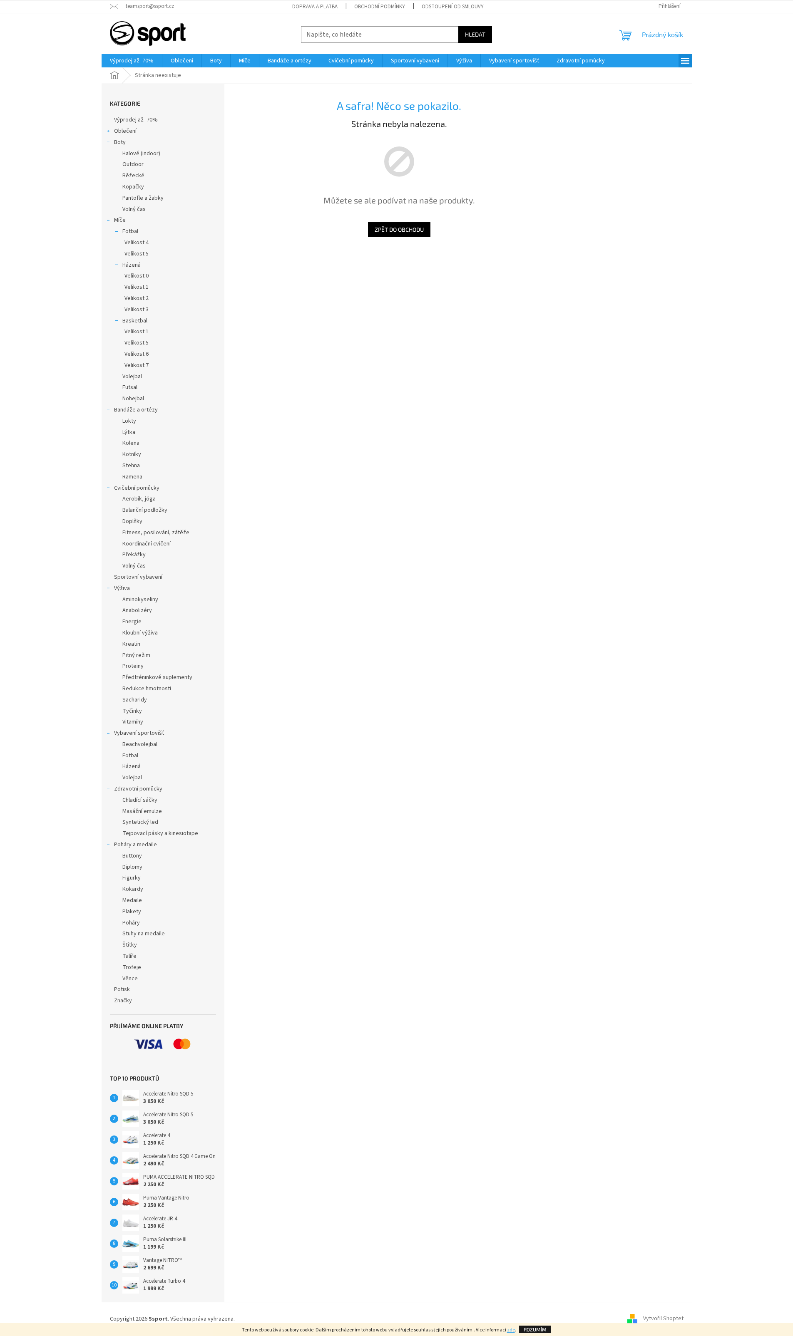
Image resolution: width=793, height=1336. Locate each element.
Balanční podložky (144, 510)
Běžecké (133, 175)
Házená (131, 265)
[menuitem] (132, 60)
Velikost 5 (136, 254)
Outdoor (133, 164)
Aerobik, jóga (139, 499)
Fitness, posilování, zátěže (155, 532)
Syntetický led (140, 822)
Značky (123, 1000)
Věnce (130, 978)
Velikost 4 (136, 242)
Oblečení (125, 131)
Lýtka (128, 432)
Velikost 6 (136, 354)
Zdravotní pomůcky (138, 789)
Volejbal (132, 376)
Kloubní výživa (140, 633)
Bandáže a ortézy (136, 410)
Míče (120, 220)
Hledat (475, 34)
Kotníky (131, 454)
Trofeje (131, 967)
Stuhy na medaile (143, 933)
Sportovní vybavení (138, 577)
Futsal (129, 387)
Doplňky (132, 521)
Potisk (122, 989)
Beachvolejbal (139, 744)
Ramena (132, 477)
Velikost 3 (136, 309)
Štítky (129, 945)
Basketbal (134, 321)
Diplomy (132, 867)
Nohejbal (133, 398)
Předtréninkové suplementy (157, 677)
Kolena (130, 443)
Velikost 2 (136, 298)
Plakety (131, 911)
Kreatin (131, 644)
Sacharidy (134, 700)
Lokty (129, 421)
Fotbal (130, 231)
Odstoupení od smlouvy (453, 6)
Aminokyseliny (140, 599)
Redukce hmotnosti (146, 688)
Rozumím (535, 1329)
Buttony (132, 856)
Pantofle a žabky (143, 198)
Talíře (129, 956)
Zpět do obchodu (399, 229)
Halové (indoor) (141, 153)
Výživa (122, 588)
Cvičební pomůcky (136, 488)
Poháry (131, 923)
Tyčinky (132, 711)
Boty (120, 142)
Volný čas (134, 209)
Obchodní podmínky (379, 6)
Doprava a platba (315, 6)
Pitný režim (136, 655)
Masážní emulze (142, 811)
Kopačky (133, 187)
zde (511, 1330)
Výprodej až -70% (136, 120)
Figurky (131, 878)
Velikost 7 (136, 365)
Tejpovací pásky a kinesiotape (160, 833)
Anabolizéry (137, 610)
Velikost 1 (136, 287)
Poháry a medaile (135, 844)
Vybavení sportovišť (139, 733)
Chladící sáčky (139, 800)
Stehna (131, 465)
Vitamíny (132, 722)
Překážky (134, 554)
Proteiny (133, 666)
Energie (132, 621)
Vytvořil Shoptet (663, 1319)
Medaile (132, 900)
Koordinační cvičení (146, 544)
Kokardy (132, 889)
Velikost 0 (136, 276)
